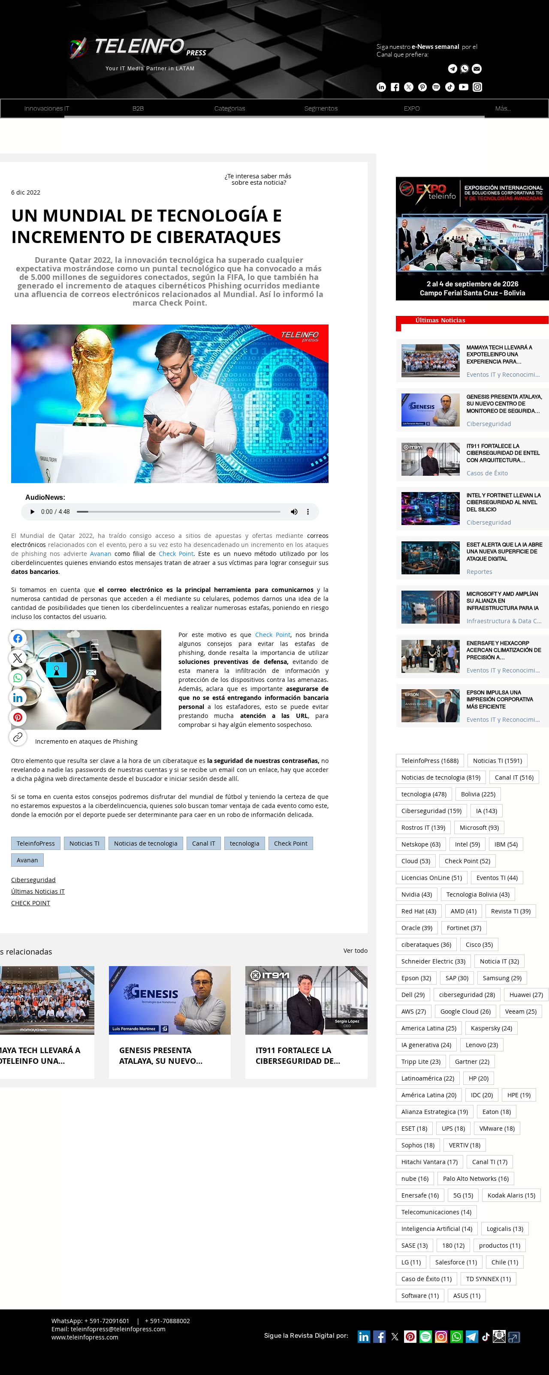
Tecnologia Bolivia (480, 894)
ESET (417, 1128)
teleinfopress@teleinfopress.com (118, 1329)
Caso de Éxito (429, 1278)
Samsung (505, 977)
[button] (477, 69)
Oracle (419, 927)
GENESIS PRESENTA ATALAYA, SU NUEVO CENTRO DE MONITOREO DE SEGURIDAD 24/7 (165, 1055)
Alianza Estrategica (437, 1111)
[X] (408, 87)
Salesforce (459, 1262)
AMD (466, 911)
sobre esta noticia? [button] (259, 182)
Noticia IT (502, 961)
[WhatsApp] (18, 678)
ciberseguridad (470, 994)
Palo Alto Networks (478, 1178)
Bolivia (481, 794)
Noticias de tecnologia (146, 843)
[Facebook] (18, 638)
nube (417, 1178)
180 (456, 1245)
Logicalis (508, 1228)
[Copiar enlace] (18, 737)
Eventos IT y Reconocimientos (505, 374)
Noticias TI (84, 843)
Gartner (475, 1061)
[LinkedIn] (18, 697)
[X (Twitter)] (18, 658)
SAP (460, 977)
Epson (419, 977)
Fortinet (467, 927)
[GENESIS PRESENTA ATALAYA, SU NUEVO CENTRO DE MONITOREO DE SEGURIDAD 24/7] (170, 1000)
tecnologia (244, 843)
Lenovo (485, 1044)
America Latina (431, 1028)
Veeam (523, 1011)
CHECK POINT (30, 903)
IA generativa (429, 1044)
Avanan (27, 860)
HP (481, 1078)
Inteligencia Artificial (439, 1228)
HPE (521, 1094)
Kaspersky (494, 1028)
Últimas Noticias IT (38, 891)
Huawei (529, 994)
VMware (500, 1128)
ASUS (469, 1295)
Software (422, 1295)
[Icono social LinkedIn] (364, 1336)
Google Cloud (468, 1011)
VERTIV (467, 1145)
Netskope (423, 844)
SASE (417, 1245)
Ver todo (356, 950)
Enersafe (422, 1195)
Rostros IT (426, 827)
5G (466, 1195)
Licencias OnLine (434, 877)
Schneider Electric (436, 961)
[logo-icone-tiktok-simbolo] (486, 1336)
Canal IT (203, 843)
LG (413, 1262)
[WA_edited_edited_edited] (456, 1336)
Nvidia (419, 894)
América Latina (431, 1094)
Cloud (418, 860)
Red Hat (421, 911)
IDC (484, 1094)
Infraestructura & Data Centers (505, 620)
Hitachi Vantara (432, 1161)
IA (489, 810)
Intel (470, 844)
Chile (508, 1262)
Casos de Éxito (487, 473)
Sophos (420, 1145)
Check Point (291, 843)
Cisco (482, 944)
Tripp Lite (423, 1061)
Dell (415, 994)
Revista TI (513, 911)
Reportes (479, 571)
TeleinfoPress (36, 843)
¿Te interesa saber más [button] (259, 175)
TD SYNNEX (491, 1278)
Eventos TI (500, 877)
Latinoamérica (430, 1078)
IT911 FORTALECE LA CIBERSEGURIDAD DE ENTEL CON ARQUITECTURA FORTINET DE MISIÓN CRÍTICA (305, 1055)
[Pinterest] (18, 717)
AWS (416, 1011)
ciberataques (429, 944)
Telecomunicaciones (439, 1211)
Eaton (499, 1111)
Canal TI (492, 1161)
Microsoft (482, 827)
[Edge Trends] (436, 87)
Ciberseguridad (33, 880)
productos (502, 1245)
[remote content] (170, 507)
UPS (456, 1128)
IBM (509, 844)
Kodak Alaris (514, 1195)
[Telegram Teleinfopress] (453, 69)
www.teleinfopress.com (84, 1337)
